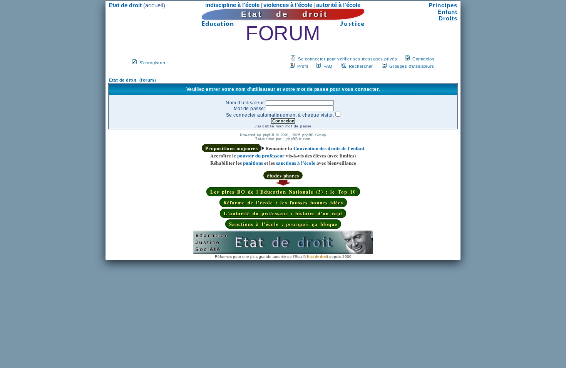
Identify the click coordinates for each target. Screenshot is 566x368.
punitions (253, 162)
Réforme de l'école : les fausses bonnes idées (283, 202)
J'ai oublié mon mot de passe (283, 126)
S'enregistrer (152, 62)
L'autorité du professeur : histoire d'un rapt (283, 213)
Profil (302, 66)
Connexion (423, 59)
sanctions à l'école (295, 162)
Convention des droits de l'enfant (328, 148)
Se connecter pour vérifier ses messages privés (347, 59)
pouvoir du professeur (261, 155)
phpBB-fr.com (298, 139)
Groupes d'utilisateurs (411, 66)
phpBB (269, 135)
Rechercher (361, 66)
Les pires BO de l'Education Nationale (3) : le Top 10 (283, 191)
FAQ (328, 66)
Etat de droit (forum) (132, 80)
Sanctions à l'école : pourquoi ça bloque (283, 223)
